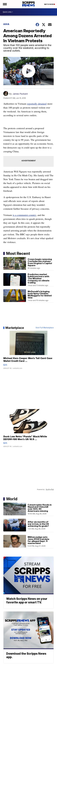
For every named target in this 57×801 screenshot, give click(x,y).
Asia (6, 24)
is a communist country (24, 215)
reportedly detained (36, 103)
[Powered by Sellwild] (50, 489)
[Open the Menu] (4, 4)
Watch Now (49, 4)
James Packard (20, 93)
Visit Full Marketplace (45, 328)
